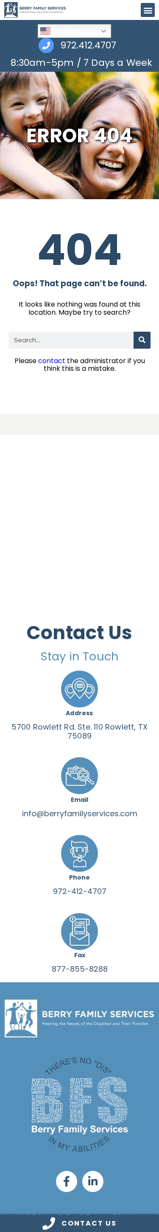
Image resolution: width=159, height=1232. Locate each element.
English (62, 30)
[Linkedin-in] (92, 1181)
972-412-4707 (79, 891)
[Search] (142, 340)
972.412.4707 (88, 45)
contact (51, 361)
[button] (148, 10)
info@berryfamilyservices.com (79, 813)
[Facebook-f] (66, 1181)
